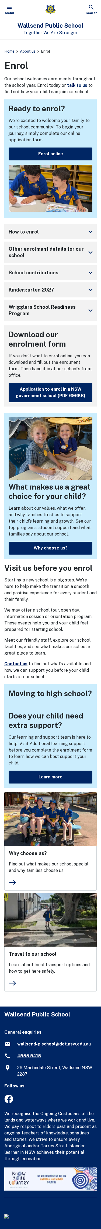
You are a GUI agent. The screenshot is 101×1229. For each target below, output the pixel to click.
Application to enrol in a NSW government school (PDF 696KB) (50, 392)
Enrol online (50, 153)
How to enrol (52, 232)
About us (28, 51)
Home (9, 51)
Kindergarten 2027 (52, 290)
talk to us (77, 85)
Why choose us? (51, 548)
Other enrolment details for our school (52, 252)
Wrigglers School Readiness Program (52, 310)
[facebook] (8, 1101)
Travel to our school (33, 954)
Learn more (50, 776)
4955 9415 (29, 1055)
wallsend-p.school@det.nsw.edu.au (54, 1044)
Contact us (15, 663)
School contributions (52, 273)
